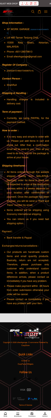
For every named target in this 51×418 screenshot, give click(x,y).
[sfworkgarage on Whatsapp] (36, 380)
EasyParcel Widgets (25, 364)
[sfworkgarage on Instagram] (22, 380)
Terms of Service (25, 405)
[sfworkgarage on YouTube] (29, 380)
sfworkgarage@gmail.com (28, 56)
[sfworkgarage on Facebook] (15, 380)
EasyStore (25, 345)
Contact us (25, 360)
